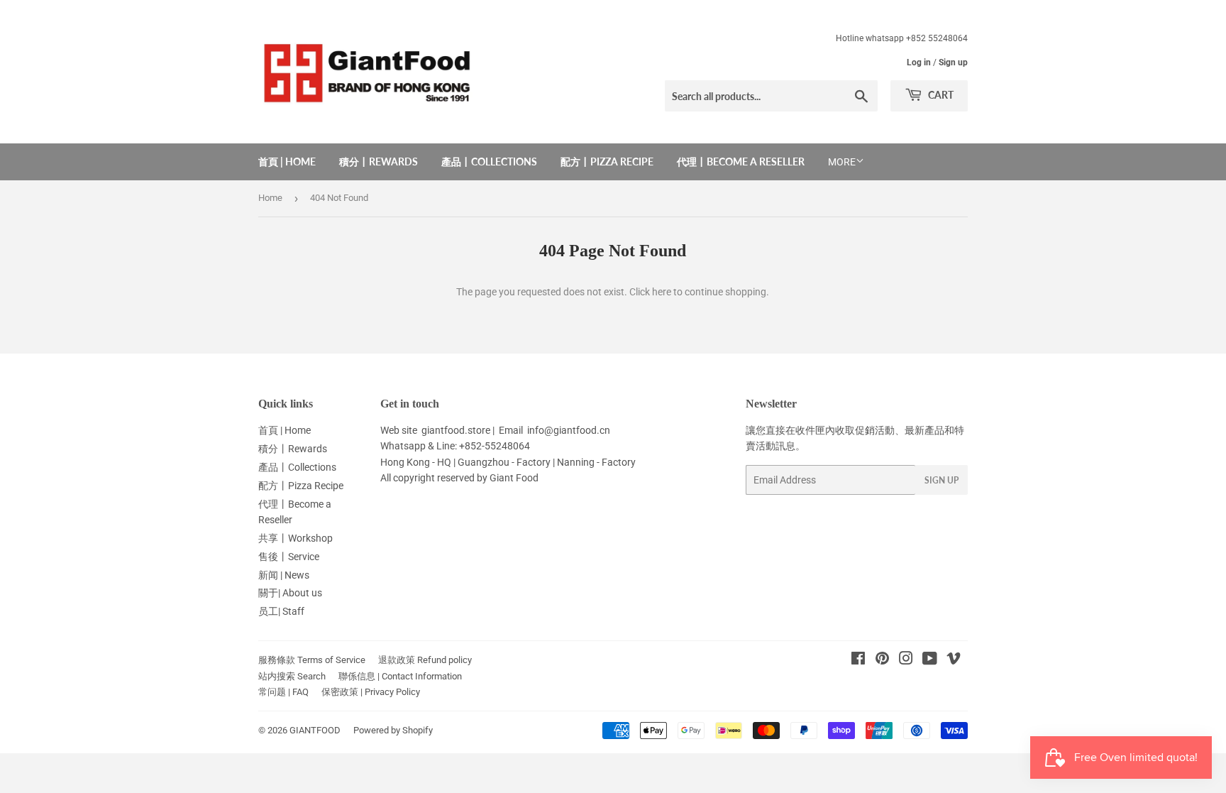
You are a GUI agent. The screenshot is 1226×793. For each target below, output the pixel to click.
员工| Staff (281, 611)
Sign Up (941, 480)
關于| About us (290, 592)
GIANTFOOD (315, 730)
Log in (919, 62)
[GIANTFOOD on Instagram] (906, 660)
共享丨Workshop (295, 538)
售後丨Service (288, 556)
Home (270, 197)
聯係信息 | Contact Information (400, 676)
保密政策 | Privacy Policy (370, 692)
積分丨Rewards (378, 161)
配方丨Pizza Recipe (606, 161)
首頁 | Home (287, 161)
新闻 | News (283, 575)
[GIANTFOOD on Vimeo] (953, 660)
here (661, 291)
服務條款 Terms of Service (311, 660)
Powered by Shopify (393, 730)
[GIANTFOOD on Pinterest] (882, 660)
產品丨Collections (489, 161)
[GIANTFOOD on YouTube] (929, 660)
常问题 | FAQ (283, 692)
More (842, 162)
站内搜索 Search (292, 676)
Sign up (953, 62)
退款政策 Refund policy (425, 660)
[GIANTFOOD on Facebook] (858, 660)
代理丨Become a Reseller (741, 161)
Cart (940, 95)
